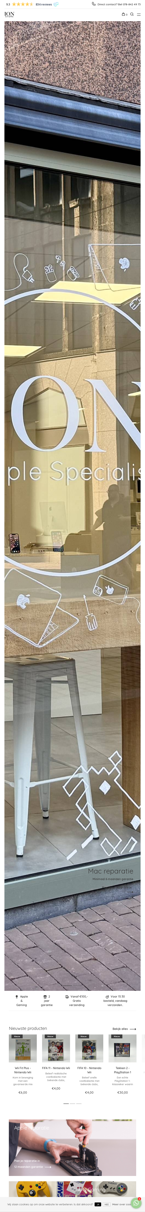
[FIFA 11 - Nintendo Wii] (56, 1048)
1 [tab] (70, 981)
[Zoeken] (132, 14)
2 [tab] (80, 981)
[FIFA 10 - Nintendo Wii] (89, 1048)
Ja (98, 1204)
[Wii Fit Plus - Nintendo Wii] (23, 1048)
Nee (107, 1204)
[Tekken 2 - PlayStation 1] (123, 1048)
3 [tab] (80, 1103)
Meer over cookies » (125, 1204)
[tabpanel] (72, 506)
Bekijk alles (120, 1029)
